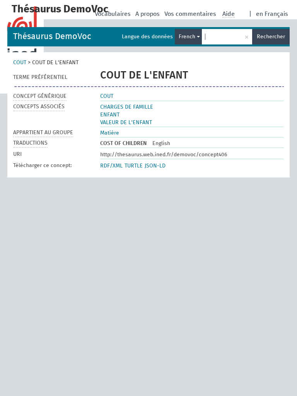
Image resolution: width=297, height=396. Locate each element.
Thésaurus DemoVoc (52, 36)
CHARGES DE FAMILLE (126, 107)
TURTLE (134, 166)
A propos (148, 14)
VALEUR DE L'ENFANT (126, 122)
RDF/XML (111, 166)
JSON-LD (155, 166)
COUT (19, 62)
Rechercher (271, 36)
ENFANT (109, 115)
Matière (109, 133)
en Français (272, 14)
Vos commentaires (191, 14)
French (188, 36)
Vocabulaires (113, 14)
